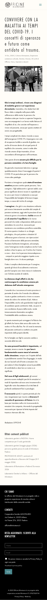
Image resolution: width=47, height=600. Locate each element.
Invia (8, 571)
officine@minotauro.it (12, 525)
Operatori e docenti (22, 62)
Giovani (28, 59)
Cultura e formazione (22, 55)
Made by (28, 596)
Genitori (21, 59)
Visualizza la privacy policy (13, 565)
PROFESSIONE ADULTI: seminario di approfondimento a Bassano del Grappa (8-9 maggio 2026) (22, 459)
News (13, 62)
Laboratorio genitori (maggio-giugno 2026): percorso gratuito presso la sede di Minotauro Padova (22, 448)
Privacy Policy (19, 596)
